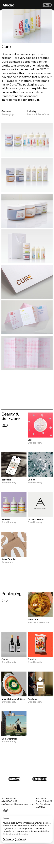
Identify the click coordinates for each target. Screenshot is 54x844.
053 (4, 600)
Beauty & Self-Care (38, 114)
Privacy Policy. (35, 788)
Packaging (7, 114)
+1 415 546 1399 (9, 801)
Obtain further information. (16, 834)
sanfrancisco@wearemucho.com (17, 804)
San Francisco (8, 798)
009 (4, 425)
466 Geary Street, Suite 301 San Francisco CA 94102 (44, 803)
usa (4, 810)
